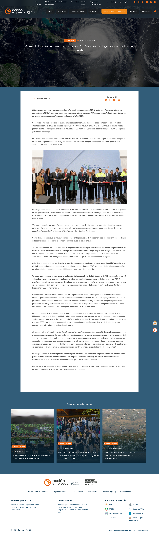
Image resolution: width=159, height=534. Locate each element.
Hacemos (94, 11)
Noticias (133, 11)
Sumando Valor (138, 509)
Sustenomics (137, 513)
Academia (110, 2)
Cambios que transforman (136, 519)
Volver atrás (43, 99)
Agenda (121, 2)
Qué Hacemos (93, 492)
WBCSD (135, 505)
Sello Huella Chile (115, 513)
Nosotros (62, 11)
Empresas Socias (78, 11)
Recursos (146, 11)
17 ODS (111, 509)
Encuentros (75, 2)
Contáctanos (125, 492)
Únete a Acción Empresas (114, 11)
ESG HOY (112, 518)
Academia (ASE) (109, 492)
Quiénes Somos (77, 492)
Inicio (50, 11)
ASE (110, 505)
